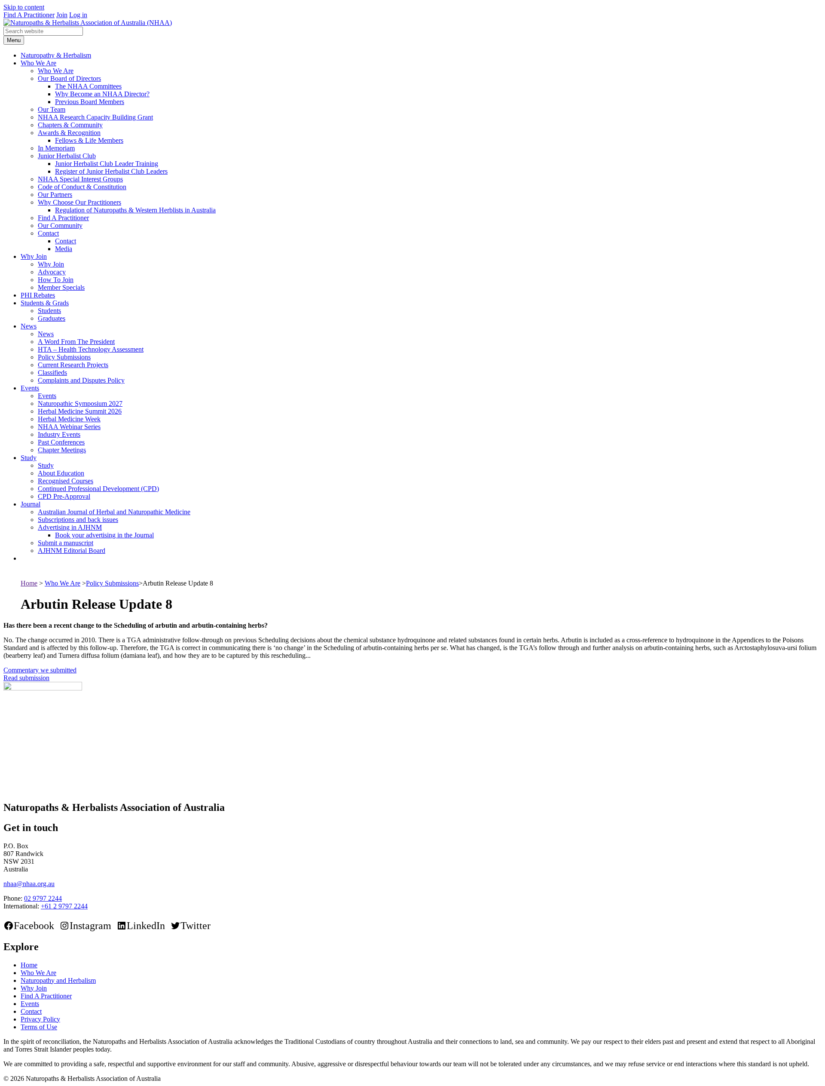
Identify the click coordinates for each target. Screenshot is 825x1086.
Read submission (26, 677)
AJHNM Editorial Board (71, 550)
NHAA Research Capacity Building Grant (95, 117)
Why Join (34, 256)
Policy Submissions (64, 357)
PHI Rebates (38, 295)
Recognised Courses (65, 481)
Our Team (51, 109)
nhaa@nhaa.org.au (29, 883)
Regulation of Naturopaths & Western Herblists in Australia (135, 210)
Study (29, 457)
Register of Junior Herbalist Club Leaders (111, 171)
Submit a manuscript (65, 542)
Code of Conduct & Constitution (82, 186)
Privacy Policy (40, 1019)
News (29, 326)
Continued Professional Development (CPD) (98, 488)
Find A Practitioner (29, 14)
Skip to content (23, 7)
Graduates (51, 318)
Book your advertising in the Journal (104, 535)
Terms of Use (39, 1027)
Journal (30, 504)
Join (61, 14)
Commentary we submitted (39, 670)
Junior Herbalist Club (67, 156)
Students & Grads (45, 303)
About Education (61, 473)
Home (29, 583)
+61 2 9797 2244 (64, 906)
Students (49, 310)
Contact (48, 233)
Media (63, 248)
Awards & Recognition (69, 132)
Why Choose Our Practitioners (79, 202)
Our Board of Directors (69, 78)
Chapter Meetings (62, 450)
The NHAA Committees (88, 86)
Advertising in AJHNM (70, 527)
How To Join (55, 279)
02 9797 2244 (43, 898)
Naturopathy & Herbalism (56, 55)
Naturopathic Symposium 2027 (80, 403)
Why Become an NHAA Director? (102, 94)
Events (30, 388)
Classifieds (52, 372)
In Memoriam (56, 148)
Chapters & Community (70, 125)
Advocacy (52, 272)
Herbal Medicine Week (69, 419)
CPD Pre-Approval (64, 496)
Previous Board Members (89, 101)
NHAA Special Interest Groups (80, 179)
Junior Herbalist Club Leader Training (106, 163)
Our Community (60, 225)
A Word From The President (76, 341)
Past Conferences (61, 442)
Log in (78, 14)
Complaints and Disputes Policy (81, 380)
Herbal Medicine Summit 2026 (80, 411)
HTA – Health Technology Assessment (91, 349)
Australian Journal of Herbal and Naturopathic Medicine (114, 511)
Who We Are (38, 63)
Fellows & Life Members (89, 140)
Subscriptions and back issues (78, 519)
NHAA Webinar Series (69, 426)
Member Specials (61, 287)
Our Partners (55, 194)
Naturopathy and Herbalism (58, 980)
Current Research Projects (73, 364)
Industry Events (59, 434)
